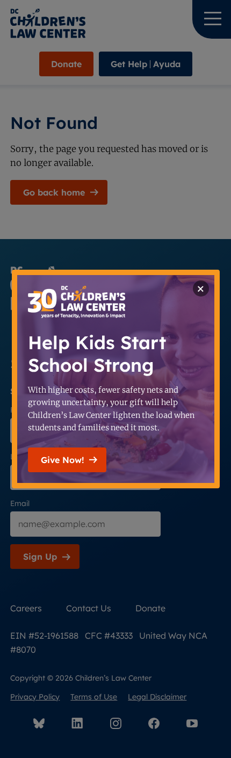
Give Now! (62, 459)
